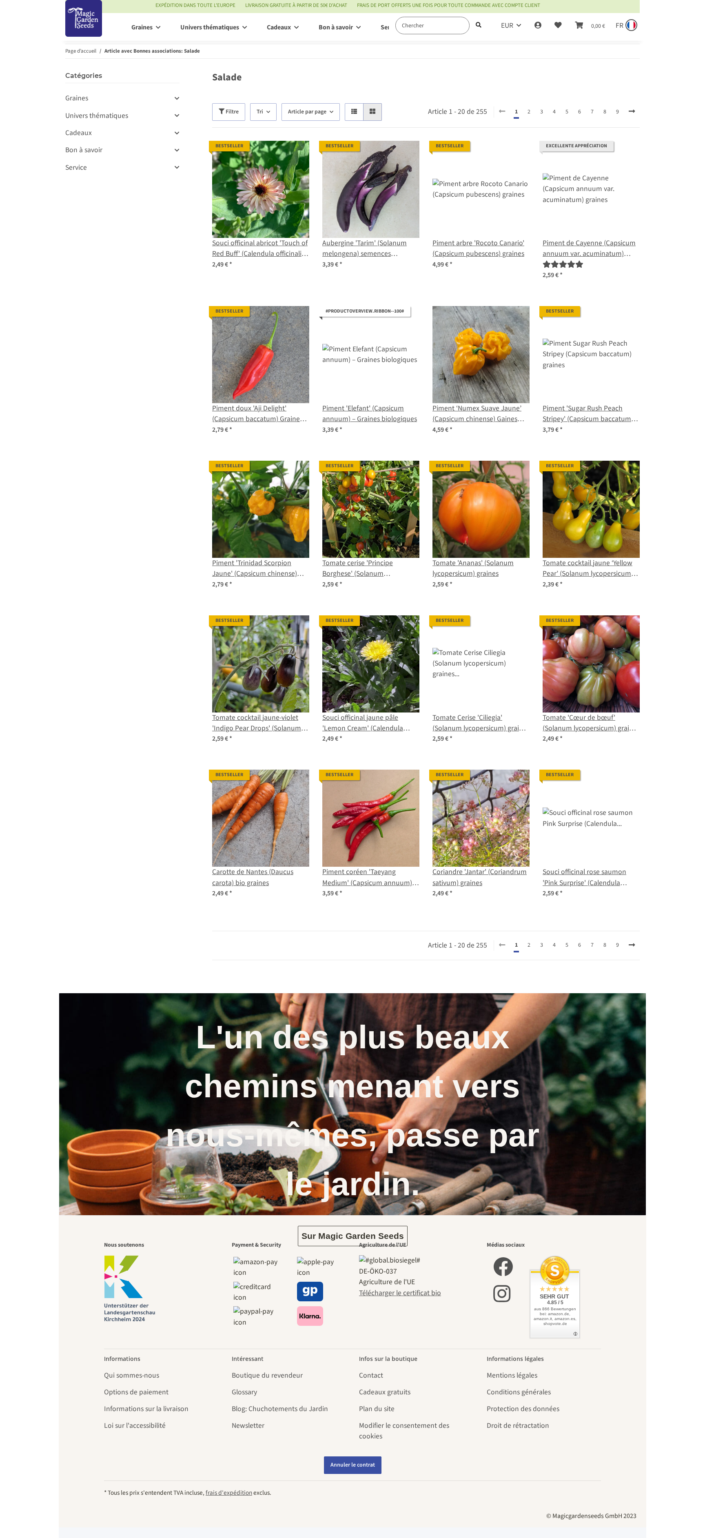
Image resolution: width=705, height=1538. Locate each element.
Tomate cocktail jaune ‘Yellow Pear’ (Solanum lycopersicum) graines (588, 568)
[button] (538, 26)
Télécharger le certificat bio (400, 1293)
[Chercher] (478, 25)
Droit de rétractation (518, 1425)
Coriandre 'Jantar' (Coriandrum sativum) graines (479, 877)
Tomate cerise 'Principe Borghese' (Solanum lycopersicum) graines (357, 568)
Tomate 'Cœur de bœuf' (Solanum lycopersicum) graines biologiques (591, 723)
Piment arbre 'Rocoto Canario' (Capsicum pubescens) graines (478, 248)
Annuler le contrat (352, 1465)
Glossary (244, 1392)
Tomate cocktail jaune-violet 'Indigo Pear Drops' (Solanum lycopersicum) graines (256, 723)
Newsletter (248, 1425)
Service (76, 167)
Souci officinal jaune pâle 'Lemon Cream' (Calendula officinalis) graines (362, 723)
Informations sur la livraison (146, 1409)
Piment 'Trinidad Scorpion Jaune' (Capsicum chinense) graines (254, 568)
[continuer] (632, 112)
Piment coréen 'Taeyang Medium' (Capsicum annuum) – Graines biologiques (369, 877)
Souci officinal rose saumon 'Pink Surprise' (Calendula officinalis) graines (584, 877)
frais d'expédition (229, 1492)
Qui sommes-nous (131, 1375)
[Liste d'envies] (558, 26)
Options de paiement (136, 1392)
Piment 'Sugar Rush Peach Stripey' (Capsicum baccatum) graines (588, 414)
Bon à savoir (83, 150)
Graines (76, 98)
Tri (260, 112)
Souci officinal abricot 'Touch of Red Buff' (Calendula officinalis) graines (260, 249)
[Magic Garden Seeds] (83, 26)
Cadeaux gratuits (384, 1392)
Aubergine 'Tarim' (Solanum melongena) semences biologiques (364, 249)
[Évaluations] (563, 265)
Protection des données (523, 1409)
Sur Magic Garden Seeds (353, 1236)
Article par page (307, 112)
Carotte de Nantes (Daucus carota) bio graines (252, 877)
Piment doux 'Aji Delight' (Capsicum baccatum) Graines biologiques (257, 414)
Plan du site (377, 1409)
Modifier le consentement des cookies (404, 1430)
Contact (371, 1375)
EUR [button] (507, 25)
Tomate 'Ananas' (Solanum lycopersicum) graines (473, 568)
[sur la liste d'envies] (295, 155)
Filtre (231, 112)
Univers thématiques (96, 116)
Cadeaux (78, 133)
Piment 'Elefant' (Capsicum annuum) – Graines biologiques (369, 413)
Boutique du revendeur (267, 1375)
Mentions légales (512, 1375)
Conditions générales (519, 1392)
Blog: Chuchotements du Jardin (280, 1409)
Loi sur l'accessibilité (135, 1425)
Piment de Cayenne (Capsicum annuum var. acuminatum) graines (589, 249)
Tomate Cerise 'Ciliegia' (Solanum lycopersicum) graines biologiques (481, 723)
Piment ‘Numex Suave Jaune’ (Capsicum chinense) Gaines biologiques (476, 414)
